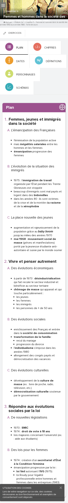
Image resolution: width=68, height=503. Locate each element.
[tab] (14, 48)
